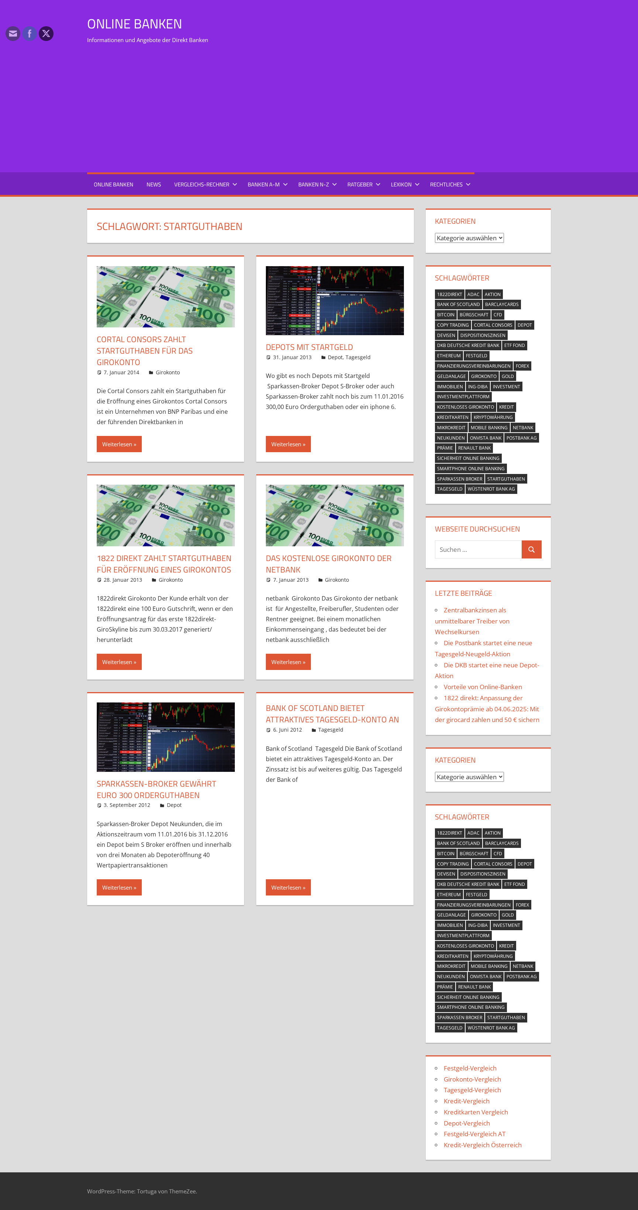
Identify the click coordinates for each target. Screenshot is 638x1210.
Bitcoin (446, 315)
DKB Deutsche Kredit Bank (468, 345)
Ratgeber (360, 184)
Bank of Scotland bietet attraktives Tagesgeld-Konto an (332, 714)
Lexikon (401, 184)
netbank (523, 427)
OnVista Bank (485, 438)
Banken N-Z (313, 184)
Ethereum (449, 356)
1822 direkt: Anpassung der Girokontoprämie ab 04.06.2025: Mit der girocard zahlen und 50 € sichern (487, 709)
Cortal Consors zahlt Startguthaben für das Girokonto (145, 350)
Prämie (445, 448)
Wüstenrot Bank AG (491, 489)
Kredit (506, 407)
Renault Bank (474, 448)
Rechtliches (446, 184)
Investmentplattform (463, 396)
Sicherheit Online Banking (468, 458)
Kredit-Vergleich (467, 1101)
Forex (522, 366)
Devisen (446, 335)
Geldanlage (451, 376)
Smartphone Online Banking (471, 468)
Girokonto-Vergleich (472, 1079)
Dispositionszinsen (482, 335)
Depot (335, 357)
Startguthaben (506, 479)
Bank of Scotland (458, 304)
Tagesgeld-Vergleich (472, 1090)
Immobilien (450, 387)
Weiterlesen (117, 444)
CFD (498, 315)
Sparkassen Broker (459, 479)
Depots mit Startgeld (309, 347)
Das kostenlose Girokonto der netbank (329, 564)
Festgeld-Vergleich (470, 1068)
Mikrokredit (451, 427)
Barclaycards (502, 304)
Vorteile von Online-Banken (483, 687)
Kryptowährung (493, 417)
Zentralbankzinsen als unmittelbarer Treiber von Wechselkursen (472, 621)
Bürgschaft (474, 315)
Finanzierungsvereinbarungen (474, 366)
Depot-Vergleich (467, 1123)
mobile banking (489, 427)
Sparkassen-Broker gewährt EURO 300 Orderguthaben (156, 789)
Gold (508, 376)
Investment (506, 387)
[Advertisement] (319, 110)
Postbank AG (522, 438)
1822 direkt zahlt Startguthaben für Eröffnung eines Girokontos (164, 564)
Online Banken (134, 23)
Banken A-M (264, 184)
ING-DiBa (478, 387)
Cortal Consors (493, 325)
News (154, 184)
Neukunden (451, 438)
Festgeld (476, 356)
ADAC (473, 294)
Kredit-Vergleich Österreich (483, 1145)
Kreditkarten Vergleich (476, 1112)
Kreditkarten (453, 417)
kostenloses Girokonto (465, 407)
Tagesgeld (358, 357)
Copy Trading (453, 325)
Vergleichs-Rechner (201, 184)
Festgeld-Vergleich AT (474, 1134)
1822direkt (449, 294)
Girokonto (168, 372)
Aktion (493, 294)
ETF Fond (514, 345)
